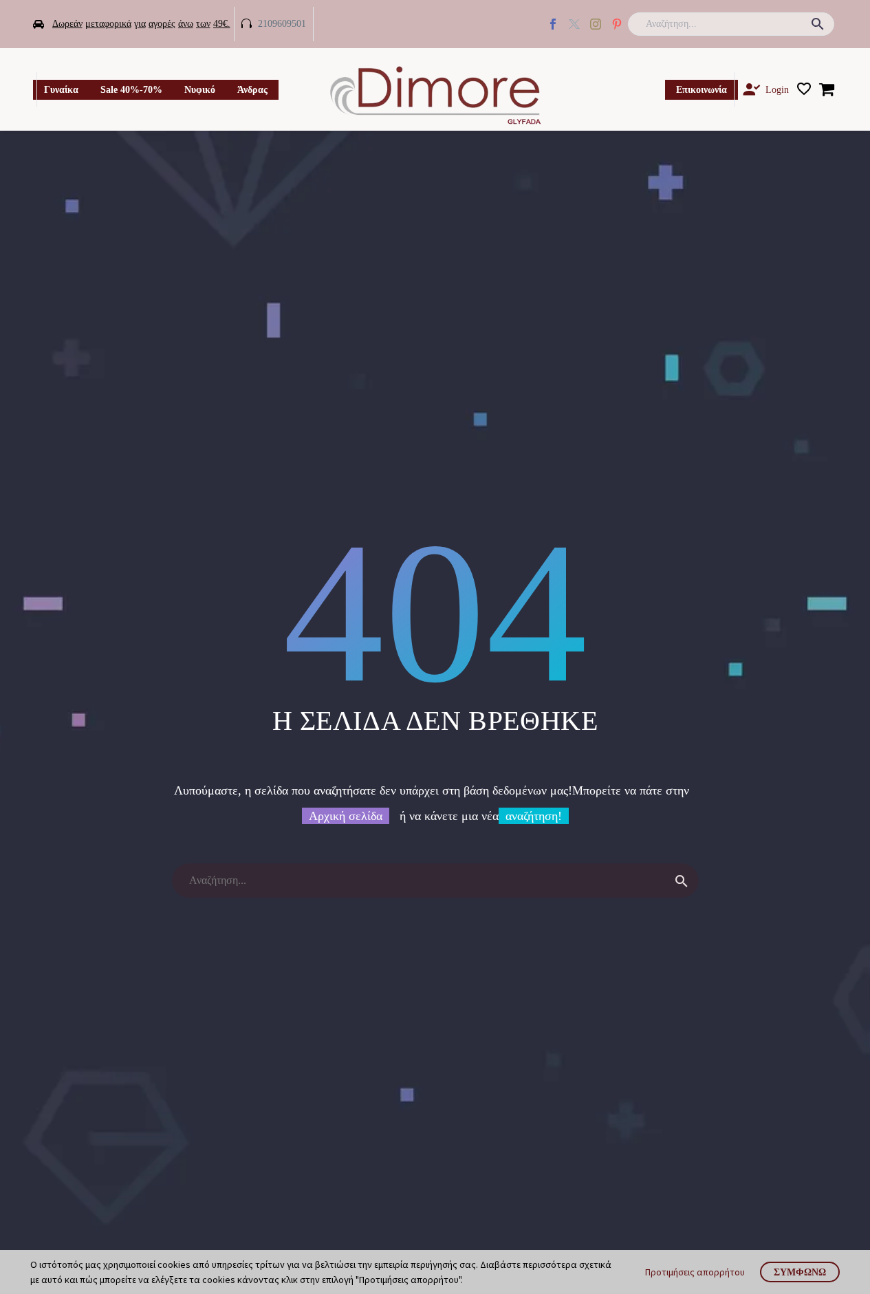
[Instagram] (595, 24)
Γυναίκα (61, 90)
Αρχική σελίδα (345, 816)
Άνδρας (252, 90)
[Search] (681, 880)
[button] (817, 24)
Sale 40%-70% (131, 90)
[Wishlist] (804, 89)
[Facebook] (552, 24)
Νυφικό (199, 90)
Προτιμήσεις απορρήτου (695, 1272)
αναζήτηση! (533, 816)
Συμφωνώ (800, 1272)
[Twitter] (574, 24)
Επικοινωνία (701, 90)
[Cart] (826, 89)
